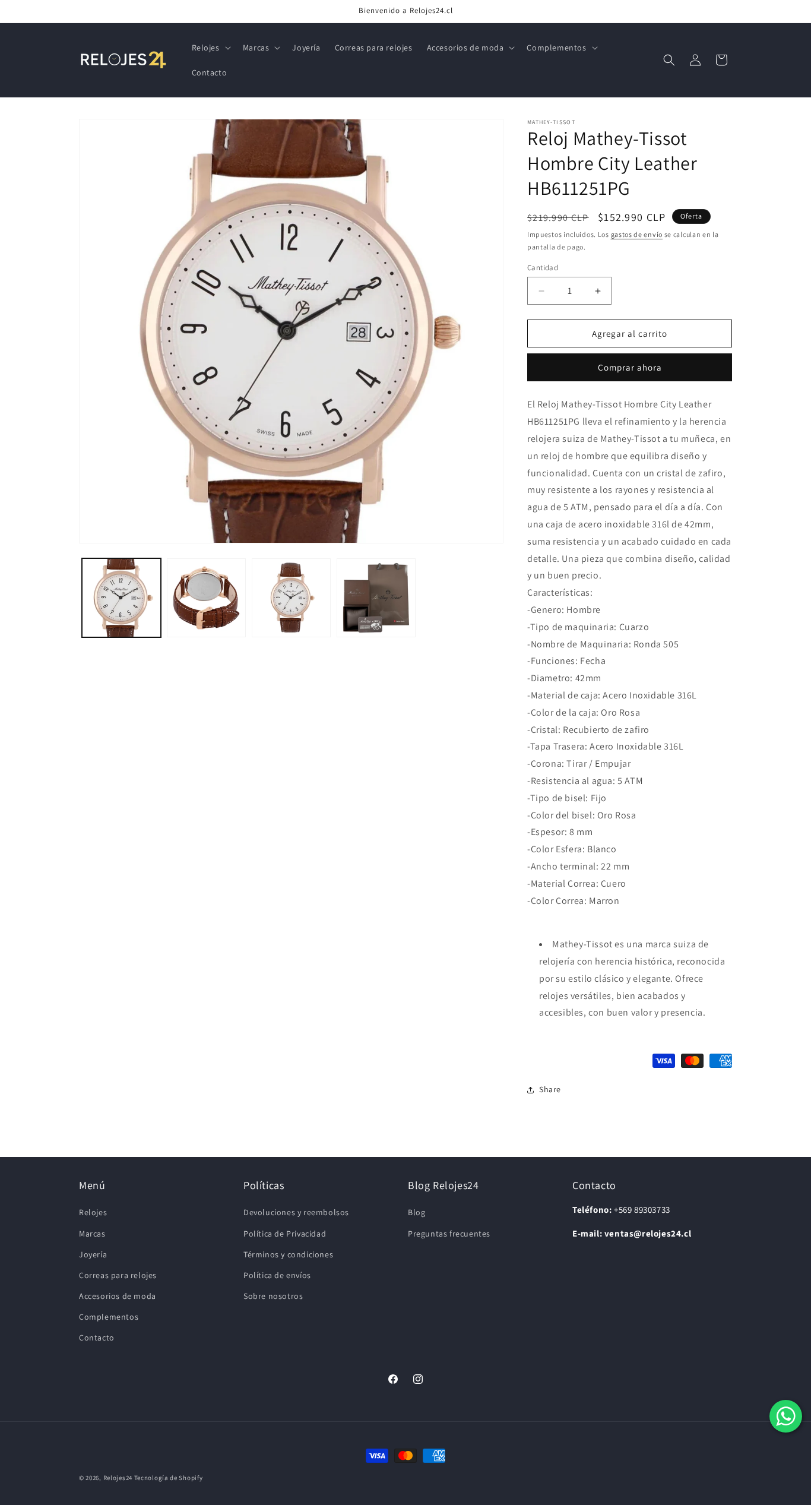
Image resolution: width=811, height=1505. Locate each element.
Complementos (108, 1316)
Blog (416, 1212)
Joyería (93, 1254)
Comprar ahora (630, 367)
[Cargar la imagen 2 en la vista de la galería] (206, 597)
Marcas (92, 1233)
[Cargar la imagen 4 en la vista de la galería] (376, 597)
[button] (210, 47)
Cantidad (542, 268)
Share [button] (550, 1089)
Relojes (93, 1212)
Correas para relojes (118, 1275)
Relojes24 (117, 1478)
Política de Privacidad (284, 1233)
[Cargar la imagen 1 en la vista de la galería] (121, 597)
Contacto (97, 1337)
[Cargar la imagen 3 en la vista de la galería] (291, 597)
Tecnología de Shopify (168, 1478)
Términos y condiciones (288, 1254)
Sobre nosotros (273, 1296)
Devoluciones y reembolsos (296, 1212)
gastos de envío (637, 234)
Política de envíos (277, 1275)
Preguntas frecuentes (449, 1233)
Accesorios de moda (117, 1296)
